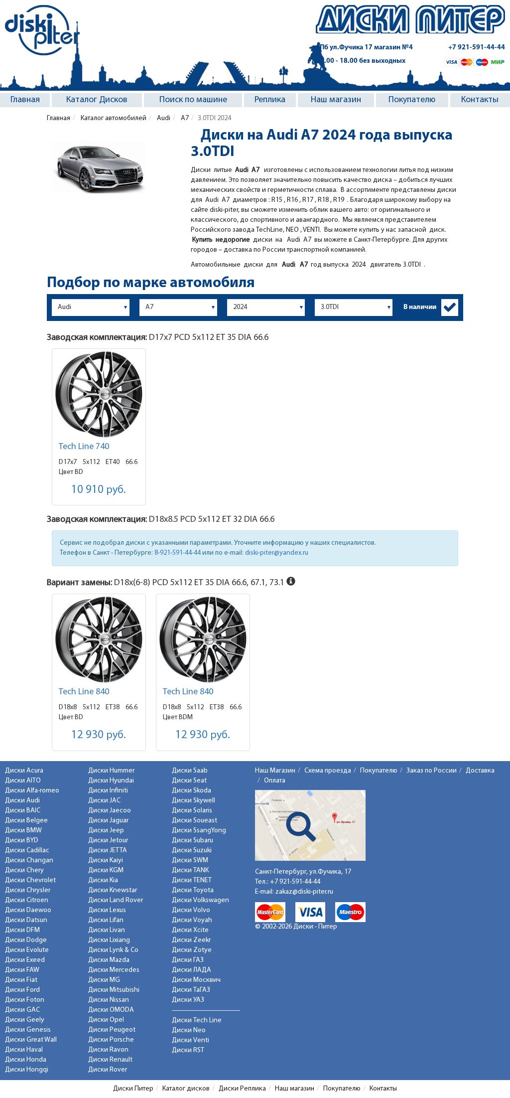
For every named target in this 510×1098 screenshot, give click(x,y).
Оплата (274, 780)
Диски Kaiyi (105, 860)
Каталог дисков (186, 1089)
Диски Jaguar (108, 820)
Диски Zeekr (191, 940)
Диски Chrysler (27, 890)
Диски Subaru (192, 840)
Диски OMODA (111, 1010)
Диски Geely (24, 1020)
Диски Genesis (28, 1030)
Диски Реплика (242, 1089)
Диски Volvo (191, 910)
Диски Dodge (26, 940)
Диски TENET (192, 880)
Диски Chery (24, 870)
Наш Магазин (275, 771)
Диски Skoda (191, 790)
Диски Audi (22, 800)
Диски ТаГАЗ (191, 990)
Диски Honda (25, 1060)
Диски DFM (22, 930)
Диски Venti (190, 1040)
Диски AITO (23, 780)
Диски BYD (21, 840)
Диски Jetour (108, 840)
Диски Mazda (108, 960)
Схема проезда (327, 771)
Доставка (480, 771)
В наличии (419, 307)
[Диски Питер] (42, 30)
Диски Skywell (193, 800)
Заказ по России (431, 771)
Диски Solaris (192, 810)
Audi (162, 118)
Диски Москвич (196, 980)
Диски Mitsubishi (113, 990)
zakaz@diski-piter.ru (304, 892)
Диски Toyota (193, 890)
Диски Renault (110, 1060)
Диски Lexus (107, 910)
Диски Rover (107, 1070)
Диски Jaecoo (109, 810)
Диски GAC (22, 1010)
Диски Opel (106, 1020)
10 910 (98, 490)
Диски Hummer (111, 771)
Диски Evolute (27, 950)
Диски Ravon (108, 1050)
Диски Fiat (21, 980)
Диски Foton (24, 1000)
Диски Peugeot (111, 1030)
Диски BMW (23, 830)
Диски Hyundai (111, 780)
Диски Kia (103, 880)
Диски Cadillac (27, 850)
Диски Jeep (106, 830)
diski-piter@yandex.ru (276, 553)
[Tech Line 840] (98, 639)
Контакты (480, 100)
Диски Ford (22, 990)
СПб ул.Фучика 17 (364, 47)
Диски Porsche (111, 1040)
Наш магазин (336, 100)
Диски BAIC (22, 810)
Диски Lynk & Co (113, 950)
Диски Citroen (26, 900)
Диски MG (104, 980)
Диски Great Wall (31, 1040)
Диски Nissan (108, 1000)
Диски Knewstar (112, 890)
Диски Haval (24, 1050)
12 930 (98, 735)
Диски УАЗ (188, 1000)
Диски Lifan (106, 920)
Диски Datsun (26, 920)
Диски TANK (190, 870)
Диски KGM (106, 870)
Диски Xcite (190, 930)
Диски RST (188, 1050)
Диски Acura (24, 771)
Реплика (270, 100)
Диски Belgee (26, 820)
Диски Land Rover (115, 900)
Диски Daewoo (28, 910)
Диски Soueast (194, 820)
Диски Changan (29, 860)
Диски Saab (190, 771)
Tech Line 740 (84, 447)
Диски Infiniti (108, 790)
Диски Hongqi (26, 1070)
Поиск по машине (193, 100)
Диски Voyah (192, 920)
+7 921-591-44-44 (476, 47)
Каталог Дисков (97, 100)
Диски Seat (189, 780)
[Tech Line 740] (98, 394)
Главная (25, 100)
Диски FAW (22, 970)
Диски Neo (189, 1030)
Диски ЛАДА (191, 970)
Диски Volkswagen (200, 900)
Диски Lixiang (109, 940)
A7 (184, 118)
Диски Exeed (25, 960)
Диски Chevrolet (30, 880)
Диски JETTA (107, 850)
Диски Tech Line (197, 1020)
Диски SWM (190, 860)
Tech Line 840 (84, 692)
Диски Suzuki (192, 850)
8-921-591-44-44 (177, 553)
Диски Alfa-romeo (32, 790)
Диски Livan (106, 930)
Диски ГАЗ (188, 960)
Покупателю (411, 100)
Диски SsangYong (199, 830)
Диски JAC (104, 800)
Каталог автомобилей (112, 118)
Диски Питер (133, 1089)
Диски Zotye (192, 950)
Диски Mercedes (113, 970)
